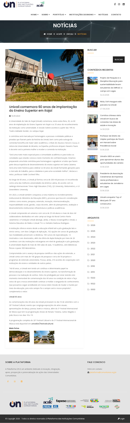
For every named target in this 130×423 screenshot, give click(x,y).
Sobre (45, 14)
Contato (116, 14)
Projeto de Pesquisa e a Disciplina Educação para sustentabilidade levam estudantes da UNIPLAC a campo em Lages (111, 84)
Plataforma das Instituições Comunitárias (66, 418)
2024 (93, 237)
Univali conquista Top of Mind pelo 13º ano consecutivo (110, 200)
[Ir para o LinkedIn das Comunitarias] (123, 4)
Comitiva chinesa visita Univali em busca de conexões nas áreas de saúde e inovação (110, 120)
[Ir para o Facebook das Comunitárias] (115, 4)
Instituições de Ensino (81, 14)
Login (122, 418)
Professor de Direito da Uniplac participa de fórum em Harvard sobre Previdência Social (112, 141)
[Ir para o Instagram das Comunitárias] (119, 4)
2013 (93, 272)
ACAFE (59, 34)
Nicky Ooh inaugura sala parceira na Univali (110, 103)
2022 (93, 248)
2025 (93, 231)
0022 (93, 283)
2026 (93, 225)
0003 (93, 289)
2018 (93, 266)
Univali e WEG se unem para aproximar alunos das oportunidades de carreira (112, 159)
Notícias (103, 14)
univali (69, 34)
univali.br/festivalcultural (42, 323)
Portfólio (58, 14)
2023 (93, 243)
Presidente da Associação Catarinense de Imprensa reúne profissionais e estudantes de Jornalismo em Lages (111, 180)
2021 (93, 254)
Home (34, 14)
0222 (93, 278)
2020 (93, 260)
